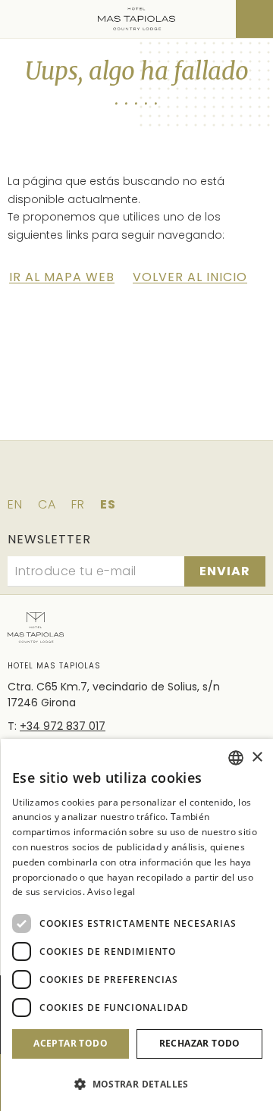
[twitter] (115, 476)
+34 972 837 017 (62, 726)
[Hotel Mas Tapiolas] (137, 19)
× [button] (256, 757)
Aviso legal (111, 891)
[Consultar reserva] (254, 19)
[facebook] (73, 476)
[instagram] (158, 476)
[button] (137, 1084)
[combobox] (235, 757)
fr (78, 504)
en (15, 504)
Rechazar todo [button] (199, 1043)
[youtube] (200, 476)
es (108, 504)
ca (47, 504)
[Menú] (21, 19)
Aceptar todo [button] (70, 1043)
